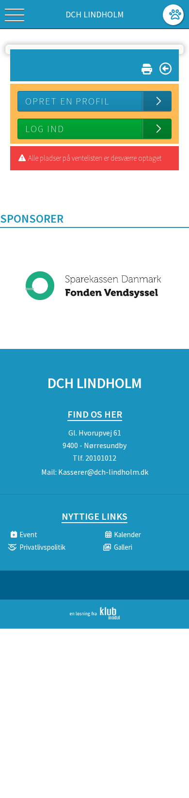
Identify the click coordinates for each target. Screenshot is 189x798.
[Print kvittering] (147, 67)
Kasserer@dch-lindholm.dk (103, 472)
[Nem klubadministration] (95, 617)
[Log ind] (173, 14)
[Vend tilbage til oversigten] (165, 69)
